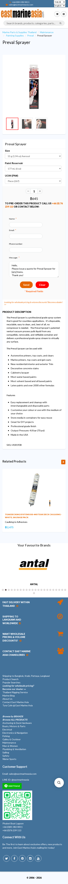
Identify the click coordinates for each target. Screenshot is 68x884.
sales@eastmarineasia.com (21, 4)
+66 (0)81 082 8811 (20, 2)
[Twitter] (6, 858)
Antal (34, 584)
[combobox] (34, 23)
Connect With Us (13, 837)
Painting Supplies (15, 35)
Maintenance (46, 32)
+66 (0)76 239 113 (11, 830)
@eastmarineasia (20, 779)
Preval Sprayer (16, 42)
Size (7, 150)
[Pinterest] (22, 858)
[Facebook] (14, 858)
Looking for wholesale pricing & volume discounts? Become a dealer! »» (33, 303)
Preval (30, 35)
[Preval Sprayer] (34, 87)
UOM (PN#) (11, 175)
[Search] (60, 23)
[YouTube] (38, 858)
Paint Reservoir (14, 163)
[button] (59, 782)
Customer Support (14, 766)
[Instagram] (30, 858)
